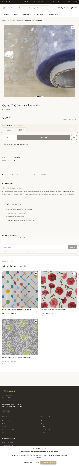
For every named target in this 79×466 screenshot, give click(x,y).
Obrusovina (20, 20)
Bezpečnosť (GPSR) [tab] (40, 175)
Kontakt (43, 433)
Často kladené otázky (8, 430)
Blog (59, 2)
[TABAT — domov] (8, 7)
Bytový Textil (38, 14)
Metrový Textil (53, 14)
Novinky (43, 427)
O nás (55, 2)
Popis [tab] (4, 175)
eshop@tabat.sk (16, 404)
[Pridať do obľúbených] (73, 27)
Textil (6, 14)
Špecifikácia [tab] (13, 175)
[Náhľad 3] (40, 96)
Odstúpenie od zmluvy (8, 427)
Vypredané (44, 137)
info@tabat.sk (6, 404)
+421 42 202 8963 (38, 2)
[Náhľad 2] (39, 96)
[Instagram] (76, 2)
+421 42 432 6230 (18, 406)
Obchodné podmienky (8, 433)
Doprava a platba (66, 2)
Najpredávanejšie (46, 430)
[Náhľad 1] (38, 96)
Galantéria (25, 14)
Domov (4, 20)
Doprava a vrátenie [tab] (26, 175)
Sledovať (72, 247)
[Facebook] (73, 2)
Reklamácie (5, 424)
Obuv (15, 14)
